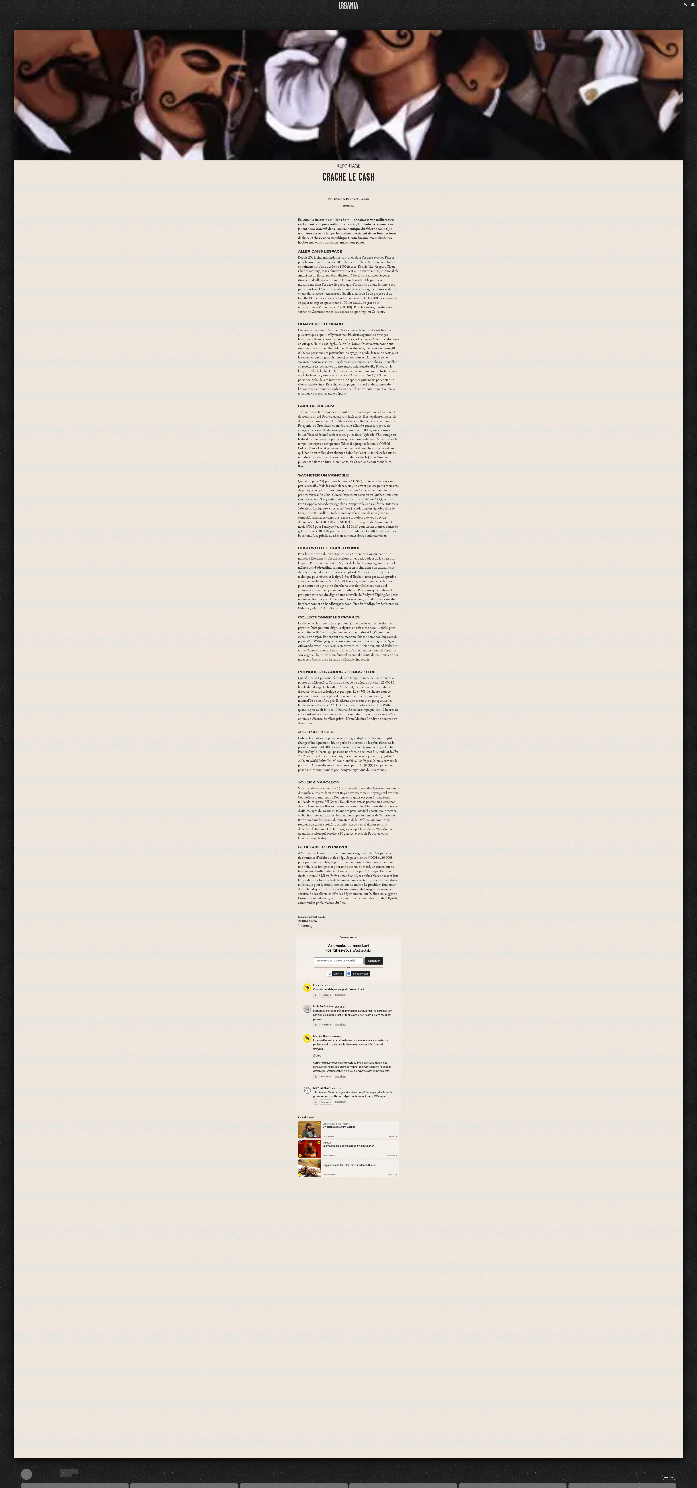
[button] (338, 749)
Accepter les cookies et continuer (348, 780)
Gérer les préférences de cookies (348, 786)
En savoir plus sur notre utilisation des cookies (348, 790)
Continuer (369, 741)
